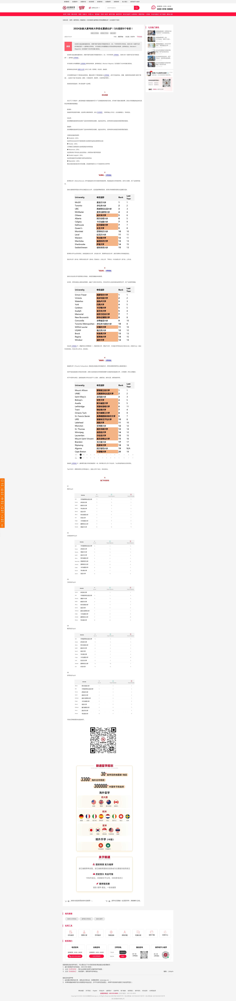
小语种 (148, 14)
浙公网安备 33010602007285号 (134, 996)
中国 (91, 14)
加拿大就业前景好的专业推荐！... (82, 901)
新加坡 (97, 14)
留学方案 (112, 14)
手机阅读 (139, 36)
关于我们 (88, 990)
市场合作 (101, 990)
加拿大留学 (113, 33)
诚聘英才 (108, 990)
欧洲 (106, 14)
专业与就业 (155, 14)
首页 (64, 14)
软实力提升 (126, 14)
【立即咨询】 (72, 969)
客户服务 (123, 990)
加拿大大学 (81, 69)
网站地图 (81, 990)
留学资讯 (76, 20)
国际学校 (141, 14)
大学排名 (116, 55)
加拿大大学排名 (95, 33)
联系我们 (130, 990)
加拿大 (85, 14)
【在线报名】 (72, 971)
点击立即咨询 (96, 956)
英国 (68, 14)
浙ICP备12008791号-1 (117, 996)
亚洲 (102, 14)
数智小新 (170, 14)
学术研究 (99, 112)
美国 (79, 14)
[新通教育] (74, 8)
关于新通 (163, 14)
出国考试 (134, 14)
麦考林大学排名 (86, 919)
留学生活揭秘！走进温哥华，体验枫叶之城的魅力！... (127, 901)
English (95, 990)
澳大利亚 (74, 14)
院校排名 (83, 20)
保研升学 (119, 14)
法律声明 (116, 990)
